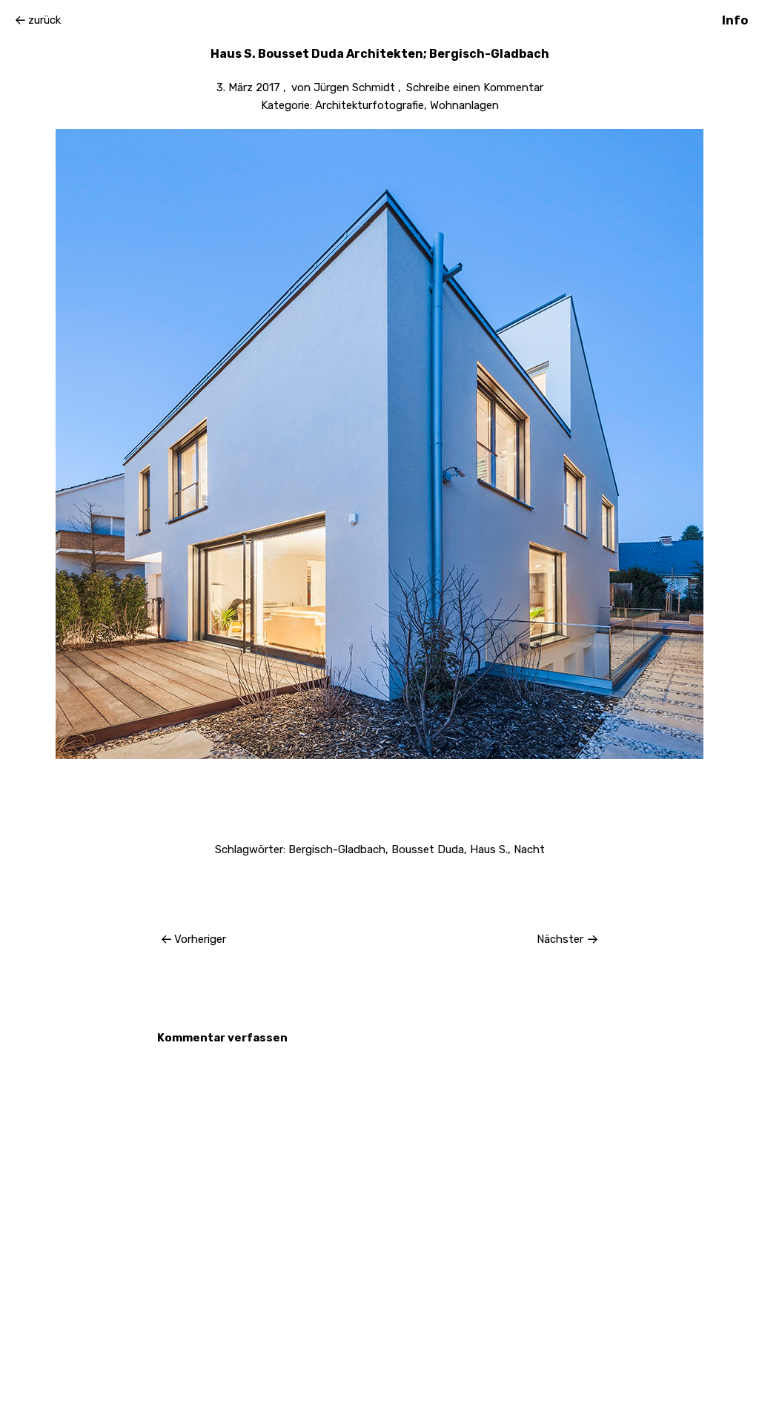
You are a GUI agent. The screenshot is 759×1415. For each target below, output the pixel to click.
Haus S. (489, 849)
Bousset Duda (427, 849)
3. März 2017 (248, 87)
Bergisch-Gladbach (336, 849)
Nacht (529, 849)
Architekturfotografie (369, 105)
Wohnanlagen (464, 105)
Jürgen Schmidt (354, 87)
